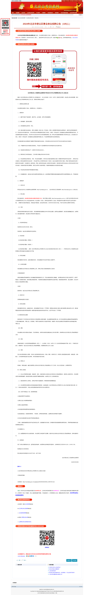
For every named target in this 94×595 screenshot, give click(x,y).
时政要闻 (17, 12)
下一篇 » (24, 560)
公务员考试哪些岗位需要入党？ (56, 574)
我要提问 (59, 27)
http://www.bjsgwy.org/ (41, 591)
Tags (15, 586)
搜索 (80, 14)
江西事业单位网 (24, 517)
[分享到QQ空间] (27, 556)
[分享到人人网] (31, 556)
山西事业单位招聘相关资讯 (25, 521)
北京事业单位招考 (30, 12)
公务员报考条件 (52, 570)
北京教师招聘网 (22, 512)
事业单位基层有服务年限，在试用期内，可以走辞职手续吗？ (62, 572)
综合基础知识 (50, 12)
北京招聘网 (27, 504)
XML (56, 593)
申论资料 (38, 12)
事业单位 (36, 18)
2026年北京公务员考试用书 (25, 14)
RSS (13, 586)
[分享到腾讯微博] (30, 556)
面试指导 (57, 12)
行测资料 (44, 12)
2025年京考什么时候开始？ (55, 567)
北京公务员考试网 (21, 18)
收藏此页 (69, 560)
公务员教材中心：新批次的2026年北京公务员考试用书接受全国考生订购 (34, 554)
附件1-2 (19, 466)
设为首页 (76, 0)
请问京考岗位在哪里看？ (54, 569)
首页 (13, 12)
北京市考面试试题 (64, 12)
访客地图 (63, 0)
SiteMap (67, 0)
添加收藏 (80, 0)
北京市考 (23, 12)
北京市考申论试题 (73, 12)
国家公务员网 (14, 14)
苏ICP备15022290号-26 (59, 591)
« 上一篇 (18, 560)
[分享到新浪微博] (28, 556)
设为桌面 (72, 0)
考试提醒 (74, 560)
